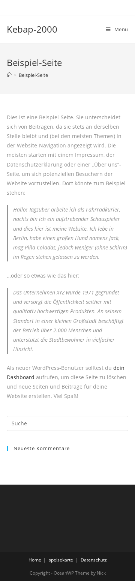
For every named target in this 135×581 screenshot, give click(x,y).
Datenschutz (94, 560)
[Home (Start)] (9, 75)
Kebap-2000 (32, 29)
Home (34, 560)
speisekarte (61, 560)
